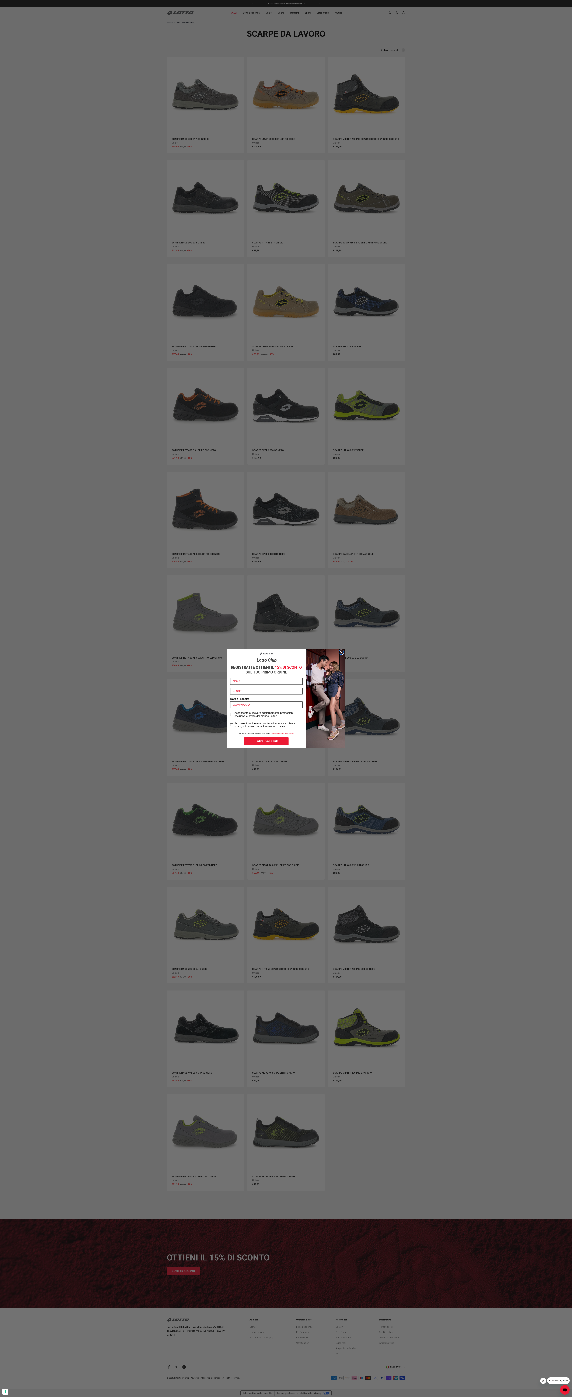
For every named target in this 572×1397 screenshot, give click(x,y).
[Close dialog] (341, 652)
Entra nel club (266, 741)
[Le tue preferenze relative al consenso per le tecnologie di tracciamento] (5, 1392)
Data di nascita (239, 698)
